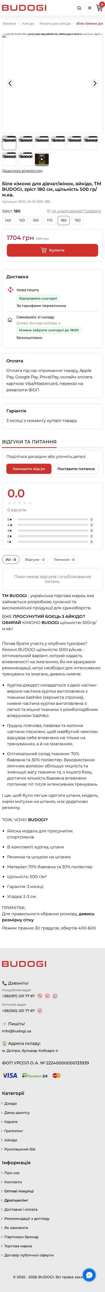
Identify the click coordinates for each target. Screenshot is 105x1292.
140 (8, 220)
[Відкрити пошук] (79, 7)
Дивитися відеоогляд (22, 170)
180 (64, 220)
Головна (9, 23)
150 (22, 220)
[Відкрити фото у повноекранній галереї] (52, 84)
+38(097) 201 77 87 (18, 996)
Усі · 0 (11, 559)
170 (49, 220)
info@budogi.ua (16, 1031)
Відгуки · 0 (35, 559)
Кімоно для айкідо (55, 23)
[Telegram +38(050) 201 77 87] (40, 1011)
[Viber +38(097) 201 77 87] (40, 996)
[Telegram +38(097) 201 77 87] (47, 996)
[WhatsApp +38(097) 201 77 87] (55, 996)
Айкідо (28, 23)
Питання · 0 (64, 559)
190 (78, 220)
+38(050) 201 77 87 (18, 1010)
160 (36, 220)
